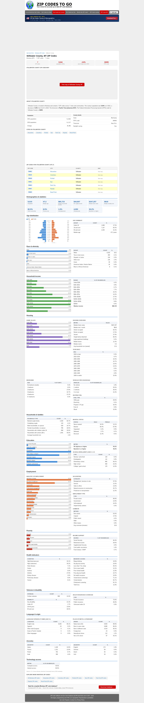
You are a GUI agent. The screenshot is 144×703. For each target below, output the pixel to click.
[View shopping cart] (114, 12)
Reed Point (73, 132)
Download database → (107, 687)
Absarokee (30, 132)
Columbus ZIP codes (63, 678)
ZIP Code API (104, 12)
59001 (30, 171)
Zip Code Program (64, 700)
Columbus (39, 132)
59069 (30, 192)
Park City (57, 132)
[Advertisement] (72, 36)
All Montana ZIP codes (34, 678)
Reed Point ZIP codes (47, 681)
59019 (30, 175)
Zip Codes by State (47, 12)
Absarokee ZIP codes (48, 678)
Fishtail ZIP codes (77, 678)
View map (100, 171)
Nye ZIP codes (89, 678)
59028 (30, 178)
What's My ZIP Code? (82, 12)
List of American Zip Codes (33, 12)
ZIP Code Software (55, 695)
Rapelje (65, 132)
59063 (30, 185)
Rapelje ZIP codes (33, 681)
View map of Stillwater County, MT (72, 84)
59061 (30, 181)
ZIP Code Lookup (94, 12)
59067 (30, 188)
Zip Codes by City (70, 12)
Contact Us (73, 700)
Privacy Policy (80, 700)
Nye (52, 132)
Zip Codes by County (58, 12)
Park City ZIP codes (101, 678)
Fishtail (46, 132)
